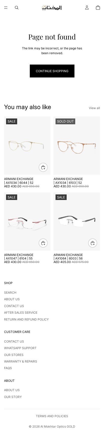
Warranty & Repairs (20, 361)
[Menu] (6, 7)
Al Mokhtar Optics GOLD (57, 426)
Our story (13, 397)
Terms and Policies (52, 416)
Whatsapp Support (20, 348)
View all (94, 108)
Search (10, 292)
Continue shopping (52, 71)
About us (12, 299)
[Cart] (97, 7)
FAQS (8, 368)
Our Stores (13, 355)
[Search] (16, 7)
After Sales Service (20, 312)
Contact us (14, 306)
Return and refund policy (26, 319)
